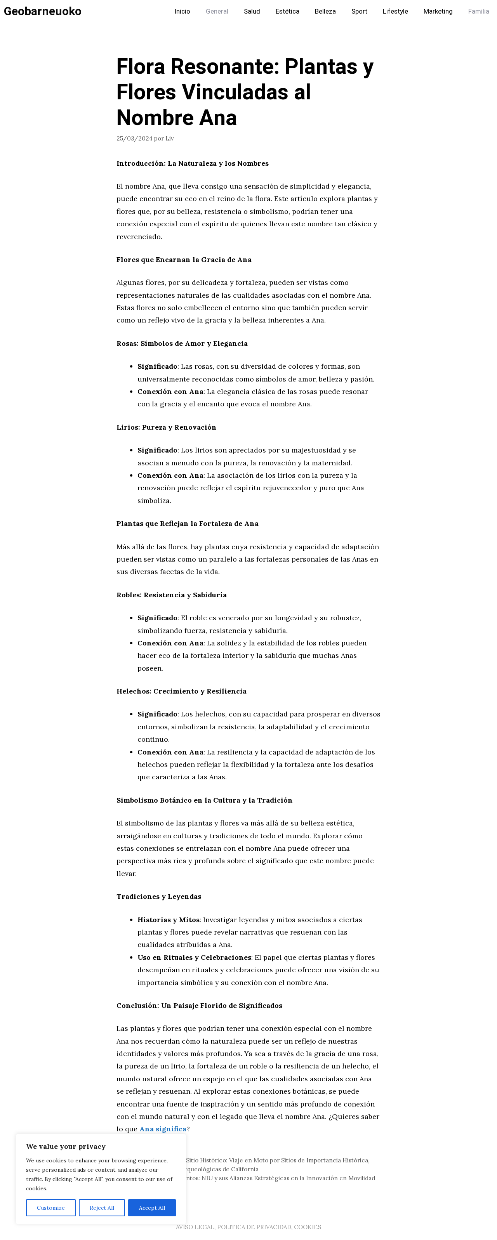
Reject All (102, 1207)
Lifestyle (395, 11)
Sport (359, 11)
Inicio (182, 11)
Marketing (438, 11)
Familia (478, 11)
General (217, 11)
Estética (287, 11)
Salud (252, 11)
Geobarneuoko (43, 11)
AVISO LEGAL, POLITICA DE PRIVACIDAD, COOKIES (248, 1227)
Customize (51, 1207)
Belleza (325, 11)
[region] (101, 1179)
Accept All (152, 1207)
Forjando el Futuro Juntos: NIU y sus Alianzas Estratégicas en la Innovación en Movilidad (250, 1178)
